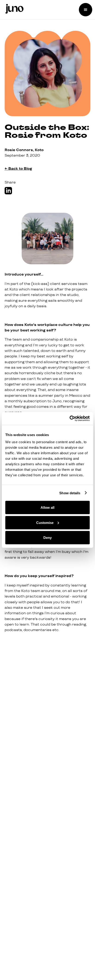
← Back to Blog (18, 168)
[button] (85, 9)
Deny (47, 538)
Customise (44, 522)
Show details (69, 493)
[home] (13, 9)
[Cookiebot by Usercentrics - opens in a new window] (69, 419)
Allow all (47, 507)
